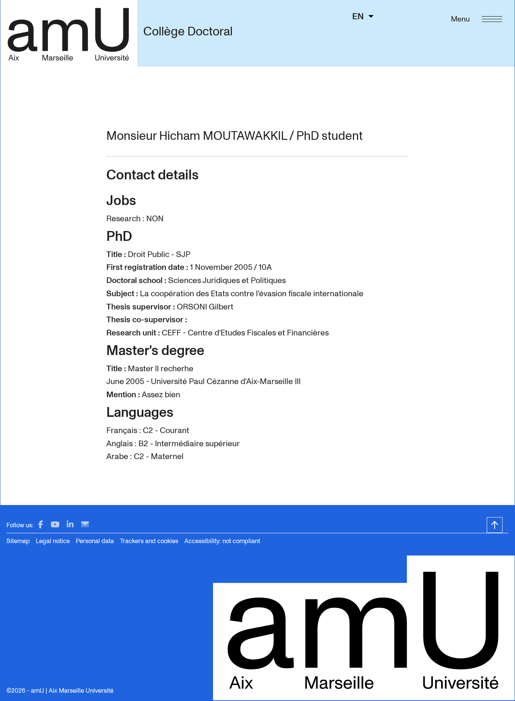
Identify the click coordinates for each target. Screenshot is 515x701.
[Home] (68, 33)
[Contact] (85, 524)
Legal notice (53, 541)
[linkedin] (70, 524)
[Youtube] (55, 524)
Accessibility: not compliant (222, 541)
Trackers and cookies (149, 541)
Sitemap (18, 541)
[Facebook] (40, 524)
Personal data (95, 541)
